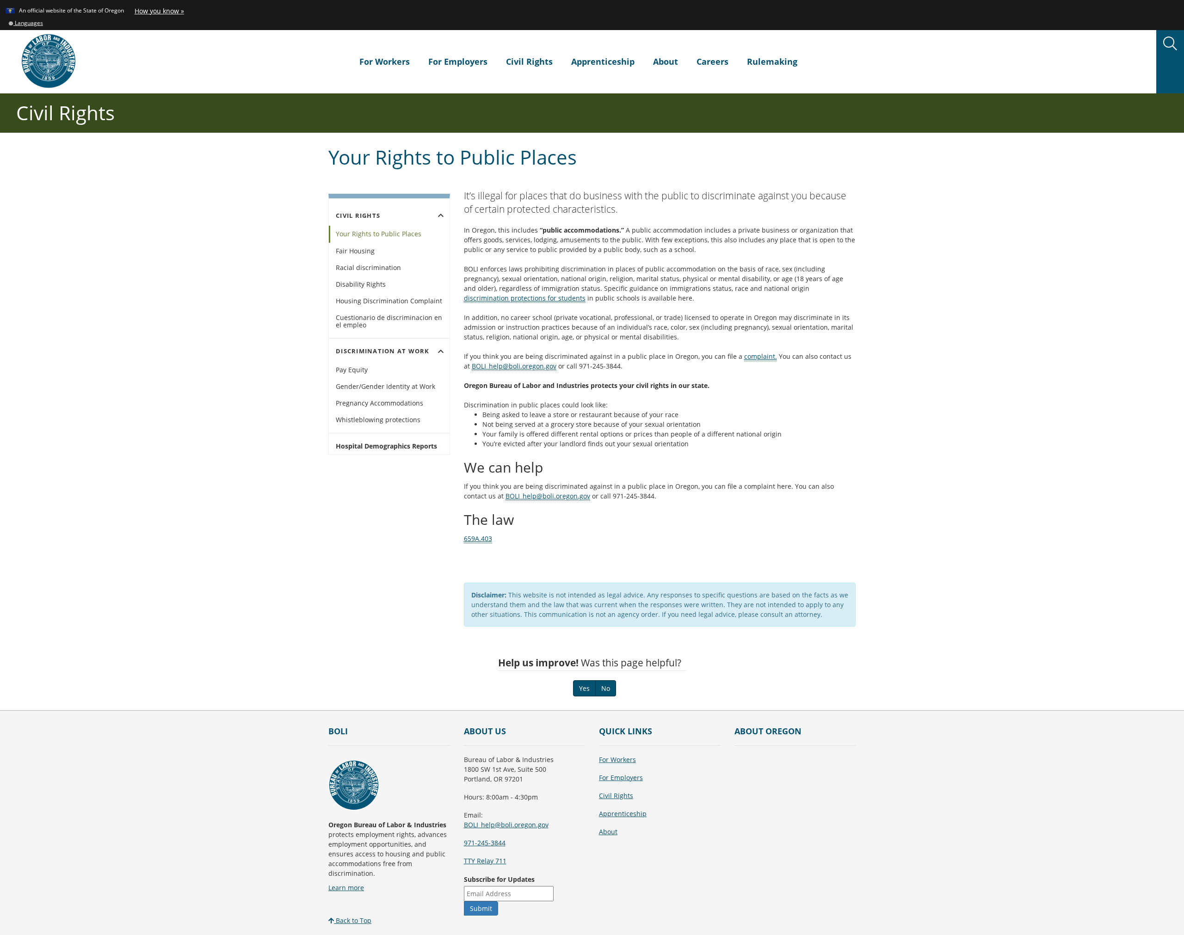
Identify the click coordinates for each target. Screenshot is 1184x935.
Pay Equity (352, 369)
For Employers (457, 61)
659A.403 (478, 538)
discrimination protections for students (525, 298)
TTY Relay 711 (485, 860)
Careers (712, 61)
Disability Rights (361, 284)
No (605, 688)
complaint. (760, 356)
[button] (25, 22)
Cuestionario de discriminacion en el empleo (389, 321)
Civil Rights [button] (391, 215)
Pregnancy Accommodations (379, 403)
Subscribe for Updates (499, 879)
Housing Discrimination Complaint (389, 300)
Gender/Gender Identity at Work (385, 386)
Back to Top (352, 920)
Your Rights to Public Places (378, 233)
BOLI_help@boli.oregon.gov (514, 366)
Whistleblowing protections (378, 419)
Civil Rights (529, 61)
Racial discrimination (368, 267)
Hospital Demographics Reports (386, 446)
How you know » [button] (159, 10)
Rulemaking (772, 61)
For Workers (384, 61)
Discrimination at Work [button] (391, 351)
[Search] (1170, 44)
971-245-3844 (485, 842)
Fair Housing (355, 250)
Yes (584, 688)
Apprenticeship (603, 61)
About (665, 61)
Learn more (346, 887)
